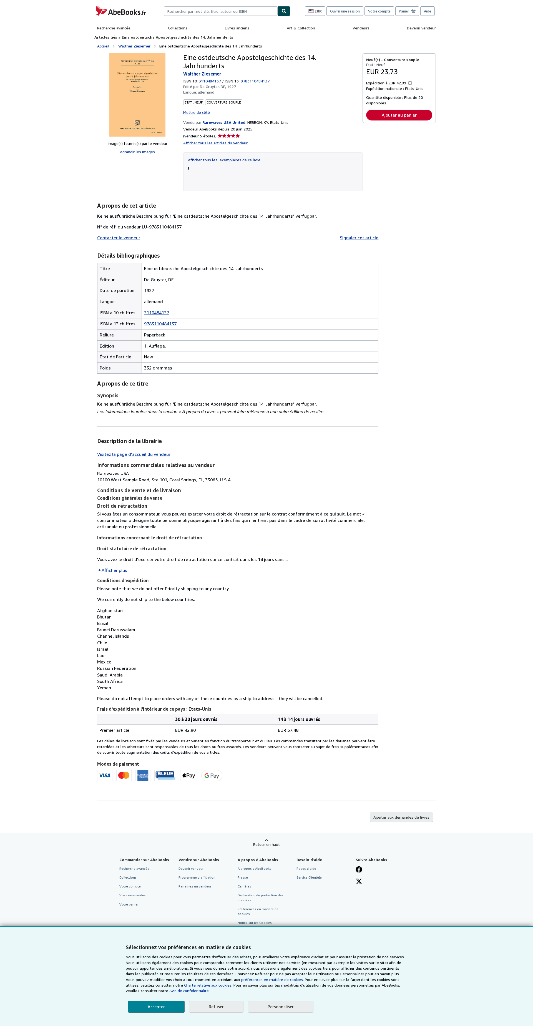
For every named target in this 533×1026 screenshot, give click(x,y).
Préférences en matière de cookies (258, 911)
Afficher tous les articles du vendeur (215, 142)
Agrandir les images (137, 151)
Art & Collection (301, 28)
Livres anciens (237, 28)
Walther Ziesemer (134, 46)
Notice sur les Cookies (255, 923)
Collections (177, 28)
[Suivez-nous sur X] (359, 882)
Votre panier (129, 904)
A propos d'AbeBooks (254, 868)
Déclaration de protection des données (260, 897)
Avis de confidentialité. (189, 990)
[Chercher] (284, 11)
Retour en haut (266, 844)
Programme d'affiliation (196, 877)
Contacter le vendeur (118, 237)
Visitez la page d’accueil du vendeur (133, 454)
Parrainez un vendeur (194, 886)
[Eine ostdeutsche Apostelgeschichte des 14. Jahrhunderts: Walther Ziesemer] (137, 95)
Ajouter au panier (399, 115)
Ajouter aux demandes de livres (401, 817)
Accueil (103, 46)
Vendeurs (361, 28)
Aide (427, 11)
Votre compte (379, 11)
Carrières (244, 886)
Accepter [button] (156, 1006)
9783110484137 (160, 323)
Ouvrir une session (345, 11)
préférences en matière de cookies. (272, 979)
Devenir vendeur (421, 28)
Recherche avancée (113, 28)
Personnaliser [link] (281, 1006)
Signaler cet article (359, 237)
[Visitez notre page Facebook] (359, 870)
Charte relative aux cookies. (208, 985)
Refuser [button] (216, 1006)
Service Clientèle (309, 877)
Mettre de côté (196, 112)
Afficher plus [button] (114, 570)
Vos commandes (132, 895)
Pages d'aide (306, 868)
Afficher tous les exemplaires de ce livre (224, 159)
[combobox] (221, 11)
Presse (243, 877)
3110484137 (210, 81)
